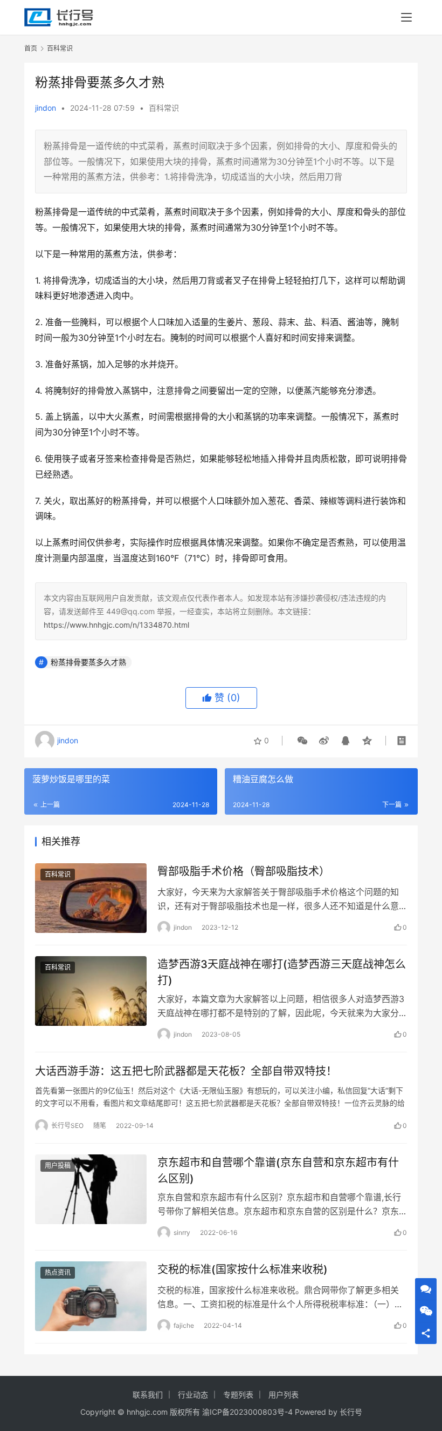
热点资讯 (58, 1272)
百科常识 (164, 107)
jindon (45, 107)
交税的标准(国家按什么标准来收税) (242, 1269)
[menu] (406, 17)
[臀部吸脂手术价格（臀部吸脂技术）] (91, 898)
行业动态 (193, 1394)
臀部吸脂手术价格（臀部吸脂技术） (243, 871)
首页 (30, 48)
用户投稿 (58, 1165)
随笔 (99, 1125)
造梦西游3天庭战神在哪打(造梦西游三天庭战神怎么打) (281, 972)
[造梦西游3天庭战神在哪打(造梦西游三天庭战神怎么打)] (91, 991)
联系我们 (148, 1394)
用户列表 (283, 1394)
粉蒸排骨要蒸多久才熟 (88, 662)
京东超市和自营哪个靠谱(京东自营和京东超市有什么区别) (278, 1170)
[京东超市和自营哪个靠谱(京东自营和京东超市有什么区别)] (91, 1189)
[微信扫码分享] (302, 740)
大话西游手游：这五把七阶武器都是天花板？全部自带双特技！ (186, 1071)
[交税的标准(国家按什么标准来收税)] (91, 1296)
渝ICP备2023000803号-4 (247, 1411)
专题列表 (238, 1394)
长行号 (351, 1411)
